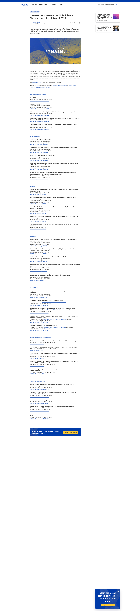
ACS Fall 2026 (53, 4)
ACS (22, 1)
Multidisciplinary (35, 11)
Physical (48, 87)
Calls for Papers (43, 4)
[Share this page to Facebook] (77, 23)
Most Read (34, 4)
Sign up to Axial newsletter (71, 432)
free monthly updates (37, 82)
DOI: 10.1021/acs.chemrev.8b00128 (39, 297)
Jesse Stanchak (36, 22)
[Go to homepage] (24, 4)
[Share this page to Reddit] (79, 23)
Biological (64, 85)
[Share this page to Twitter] (72, 23)
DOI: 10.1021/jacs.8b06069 (36, 350)
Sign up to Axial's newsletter (108, 605)
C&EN (33, 1)
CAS (36, 1)
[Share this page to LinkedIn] (75, 23)
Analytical (55, 85)
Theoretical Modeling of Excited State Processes (54, 302)
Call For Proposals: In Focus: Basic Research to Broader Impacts (104, 27)
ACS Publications (27, 1)
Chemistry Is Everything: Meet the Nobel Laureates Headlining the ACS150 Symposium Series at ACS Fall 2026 (104, 16)
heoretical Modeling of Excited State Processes (54, 310)
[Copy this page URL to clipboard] (70, 23)
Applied (60, 85)
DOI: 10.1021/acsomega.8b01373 (38, 280)
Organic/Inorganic (40, 87)
